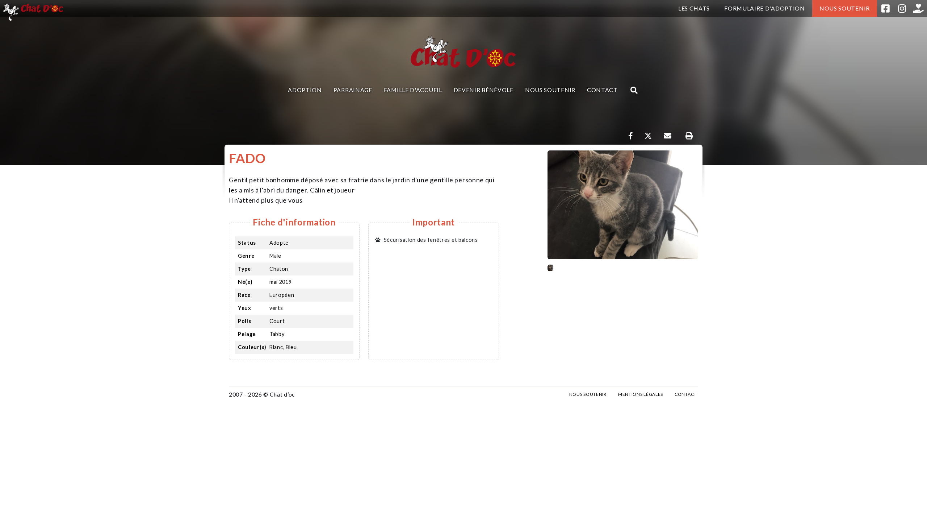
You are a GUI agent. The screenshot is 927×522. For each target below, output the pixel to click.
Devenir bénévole (483, 89)
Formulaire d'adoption (764, 8)
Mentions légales (640, 394)
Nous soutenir (844, 8)
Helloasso (918, 8)
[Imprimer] (689, 136)
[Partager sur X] (648, 136)
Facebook (885, 8)
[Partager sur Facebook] (631, 136)
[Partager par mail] (667, 136)
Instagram (902, 8)
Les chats (694, 8)
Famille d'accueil (413, 89)
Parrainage (353, 89)
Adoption (305, 89)
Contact (602, 89)
